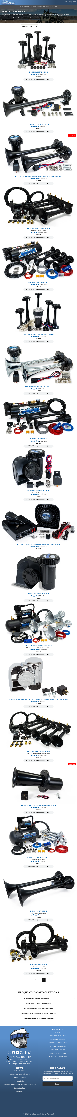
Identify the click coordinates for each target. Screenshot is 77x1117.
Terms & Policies (20, 1077)
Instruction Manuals (57, 1050)
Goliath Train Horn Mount (57, 1057)
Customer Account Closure (20, 1074)
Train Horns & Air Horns (57, 1036)
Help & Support (19, 1071)
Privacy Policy (19, 1081)
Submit (57, 1084)
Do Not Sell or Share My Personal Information (19, 1084)
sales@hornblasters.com (20, 1064)
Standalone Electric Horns (57, 1043)
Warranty (19, 1091)
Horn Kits (57, 1032)
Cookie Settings (19, 1088)
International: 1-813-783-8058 (20, 1059)
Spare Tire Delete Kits (58, 1053)
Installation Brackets (57, 1039)
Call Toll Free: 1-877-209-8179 (20, 1057)
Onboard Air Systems (57, 1046)
